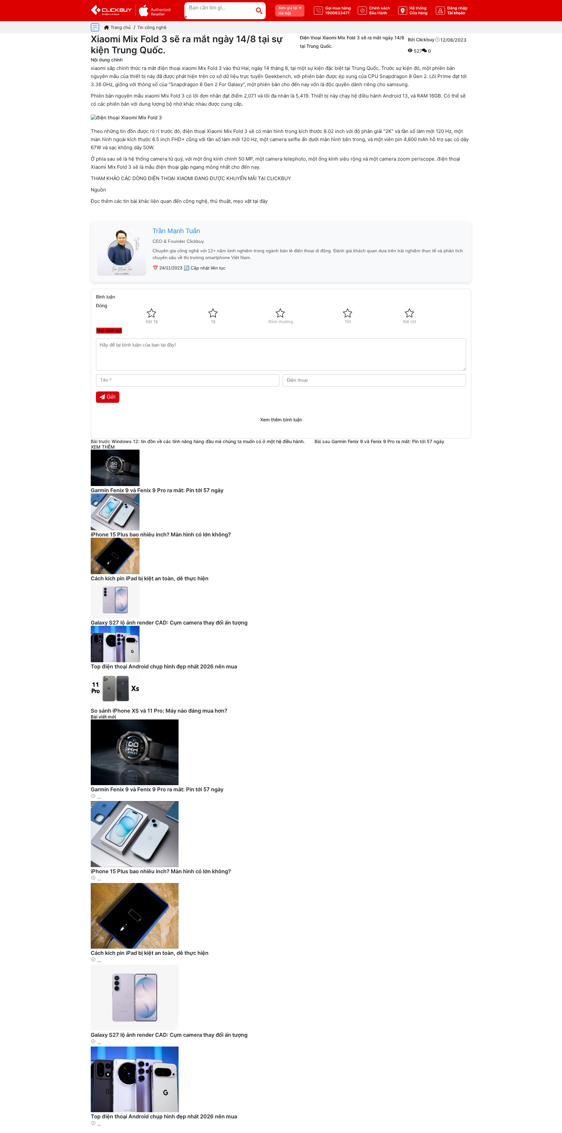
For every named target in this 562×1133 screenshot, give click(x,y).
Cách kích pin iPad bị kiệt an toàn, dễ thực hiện (149, 578)
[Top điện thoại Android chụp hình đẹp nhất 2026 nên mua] (135, 1110)
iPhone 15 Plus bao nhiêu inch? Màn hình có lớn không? (161, 534)
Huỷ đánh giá (109, 330)
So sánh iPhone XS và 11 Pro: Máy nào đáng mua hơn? (159, 710)
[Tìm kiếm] (259, 10)
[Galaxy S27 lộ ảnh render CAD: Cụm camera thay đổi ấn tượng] (135, 1029)
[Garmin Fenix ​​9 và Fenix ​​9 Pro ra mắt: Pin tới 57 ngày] (135, 783)
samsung (397, 84)
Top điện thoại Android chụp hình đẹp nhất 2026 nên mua (164, 666)
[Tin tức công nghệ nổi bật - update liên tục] (115, 484)
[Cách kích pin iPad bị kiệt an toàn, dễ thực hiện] (135, 947)
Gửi (111, 397)
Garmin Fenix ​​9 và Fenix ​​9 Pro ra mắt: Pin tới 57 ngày (387, 441)
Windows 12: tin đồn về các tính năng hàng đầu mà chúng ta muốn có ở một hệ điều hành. (208, 441)
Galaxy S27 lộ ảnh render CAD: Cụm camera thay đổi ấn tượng (169, 622)
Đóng (101, 305)
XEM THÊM (103, 447)
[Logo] (130, 10)
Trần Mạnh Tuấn (176, 230)
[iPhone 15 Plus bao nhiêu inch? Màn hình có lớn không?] (135, 865)
